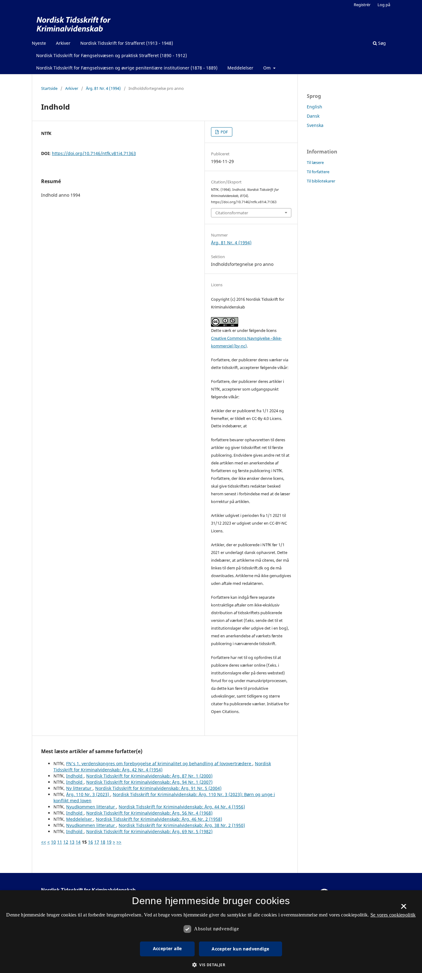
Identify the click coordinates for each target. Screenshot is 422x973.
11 (59, 842)
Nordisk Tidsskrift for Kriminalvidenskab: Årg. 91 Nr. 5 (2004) (158, 788)
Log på (384, 4)
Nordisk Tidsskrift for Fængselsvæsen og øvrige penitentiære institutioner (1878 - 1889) (126, 68)
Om (267, 68)
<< (43, 842)
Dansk (313, 116)
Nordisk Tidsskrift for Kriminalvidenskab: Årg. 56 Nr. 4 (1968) (149, 813)
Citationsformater (231, 213)
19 (109, 842)
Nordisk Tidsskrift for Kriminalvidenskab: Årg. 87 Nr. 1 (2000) (149, 776)
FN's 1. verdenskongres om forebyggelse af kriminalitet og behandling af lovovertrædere (159, 763)
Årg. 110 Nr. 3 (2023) (88, 794)
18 (102, 842)
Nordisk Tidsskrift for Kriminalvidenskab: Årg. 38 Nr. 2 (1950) (182, 825)
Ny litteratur (79, 788)
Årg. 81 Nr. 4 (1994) (103, 88)
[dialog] (211, 931)
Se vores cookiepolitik (393, 914)
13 (72, 842)
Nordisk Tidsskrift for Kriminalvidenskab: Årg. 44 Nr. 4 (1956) (182, 807)
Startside (49, 88)
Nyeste (39, 43)
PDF (224, 132)
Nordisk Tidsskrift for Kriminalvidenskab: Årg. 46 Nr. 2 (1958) (159, 819)
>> (118, 842)
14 (78, 842)
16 (90, 842)
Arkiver (63, 43)
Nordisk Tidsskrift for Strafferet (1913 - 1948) (126, 43)
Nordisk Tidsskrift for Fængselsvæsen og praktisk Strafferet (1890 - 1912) (111, 55)
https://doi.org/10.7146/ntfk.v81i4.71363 (94, 153)
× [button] (403, 908)
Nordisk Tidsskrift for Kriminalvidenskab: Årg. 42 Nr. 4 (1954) (162, 767)
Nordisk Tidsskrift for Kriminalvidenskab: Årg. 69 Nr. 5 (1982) (149, 831)
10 (53, 842)
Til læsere (315, 162)
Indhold (75, 776)
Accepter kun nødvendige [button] (240, 949)
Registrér (362, 4)
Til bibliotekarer (321, 181)
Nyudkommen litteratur (91, 807)
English (314, 107)
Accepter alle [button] (167, 948)
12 (65, 842)
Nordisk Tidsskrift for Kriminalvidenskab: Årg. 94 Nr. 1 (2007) (149, 782)
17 (96, 842)
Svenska (315, 125)
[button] (211, 965)
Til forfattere (318, 171)
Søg (381, 43)
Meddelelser (240, 68)
